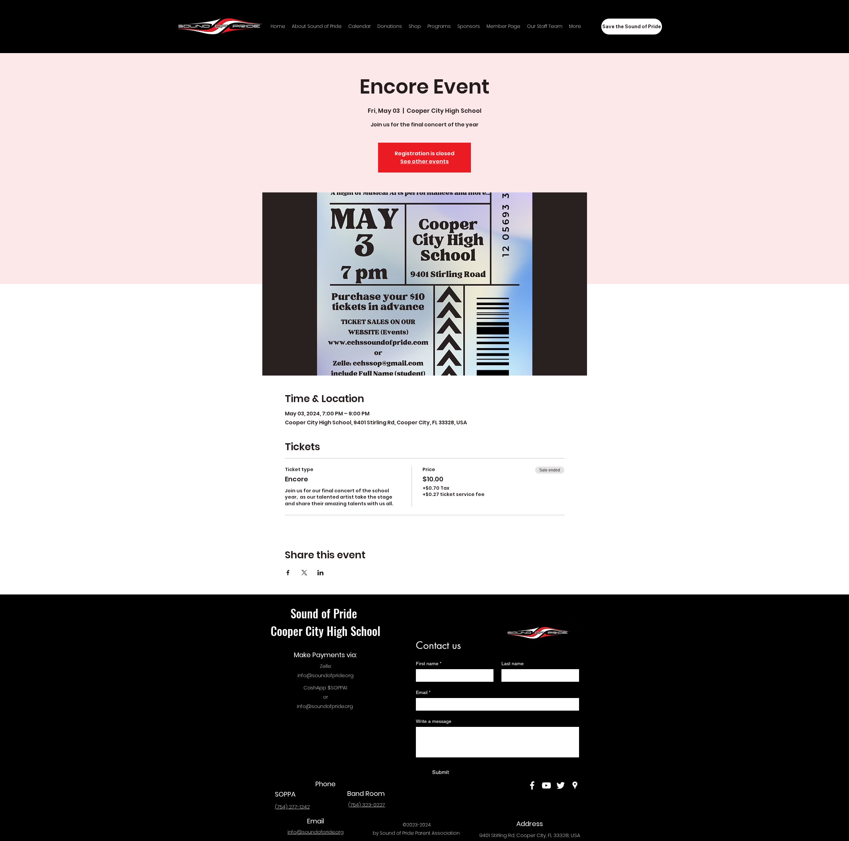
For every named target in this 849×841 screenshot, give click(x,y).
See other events (424, 161)
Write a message (433, 721)
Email (423, 692)
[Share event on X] (304, 572)
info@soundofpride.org (325, 675)
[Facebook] (532, 785)
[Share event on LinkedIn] (320, 572)
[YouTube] (546, 785)
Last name (512, 663)
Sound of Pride (325, 613)
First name (428, 663)
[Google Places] (574, 785)
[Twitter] (560, 785)
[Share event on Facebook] (288, 572)
